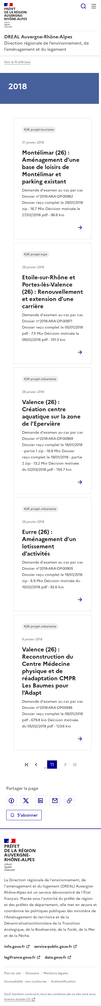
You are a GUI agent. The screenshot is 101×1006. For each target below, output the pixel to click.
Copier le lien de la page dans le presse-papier (69, 800)
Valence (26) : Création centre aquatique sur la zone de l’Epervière (51, 413)
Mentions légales (56, 973)
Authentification (63, 981)
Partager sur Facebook (11, 800)
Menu (94, 6)
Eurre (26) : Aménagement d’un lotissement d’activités (49, 543)
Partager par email (55, 800)
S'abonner (27, 815)
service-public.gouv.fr (53, 946)
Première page (27, 764)
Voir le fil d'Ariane (17, 62)
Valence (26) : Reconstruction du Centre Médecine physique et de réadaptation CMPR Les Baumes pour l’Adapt (49, 671)
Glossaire (32, 973)
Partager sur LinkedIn (40, 800)
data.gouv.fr (55, 957)
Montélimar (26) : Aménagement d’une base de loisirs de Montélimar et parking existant (51, 167)
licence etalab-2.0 (17, 999)
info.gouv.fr (14, 946)
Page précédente (36, 764)
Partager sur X (26, 800)
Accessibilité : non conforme (25, 981)
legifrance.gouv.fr (19, 957)
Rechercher (83, 6)
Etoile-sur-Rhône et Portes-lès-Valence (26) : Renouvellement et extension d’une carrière (52, 292)
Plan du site (12, 973)
